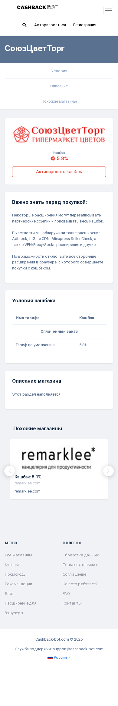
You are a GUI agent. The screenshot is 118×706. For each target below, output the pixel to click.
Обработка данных (81, 555)
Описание (59, 86)
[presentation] (9, 471)
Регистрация (84, 25)
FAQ (66, 593)
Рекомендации (18, 584)
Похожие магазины (59, 101)
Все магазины (18, 555)
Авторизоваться (50, 25)
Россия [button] (60, 657)
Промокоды (16, 574)
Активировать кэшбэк (59, 171)
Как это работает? (80, 584)
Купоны (12, 564)
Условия (59, 71)
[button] (24, 25)
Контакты (72, 603)
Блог (9, 593)
